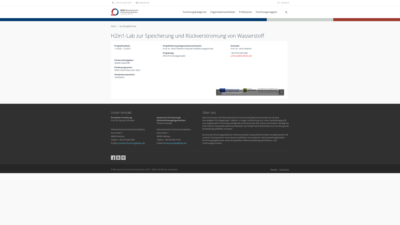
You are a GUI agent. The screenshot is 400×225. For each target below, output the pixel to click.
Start (113, 26)
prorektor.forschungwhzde (131, 143)
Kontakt (274, 169)
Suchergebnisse (128, 26)
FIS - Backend (283, 2)
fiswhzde (144, 2)
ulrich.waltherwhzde (241, 55)
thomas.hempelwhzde (174, 143)
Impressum (284, 169)
